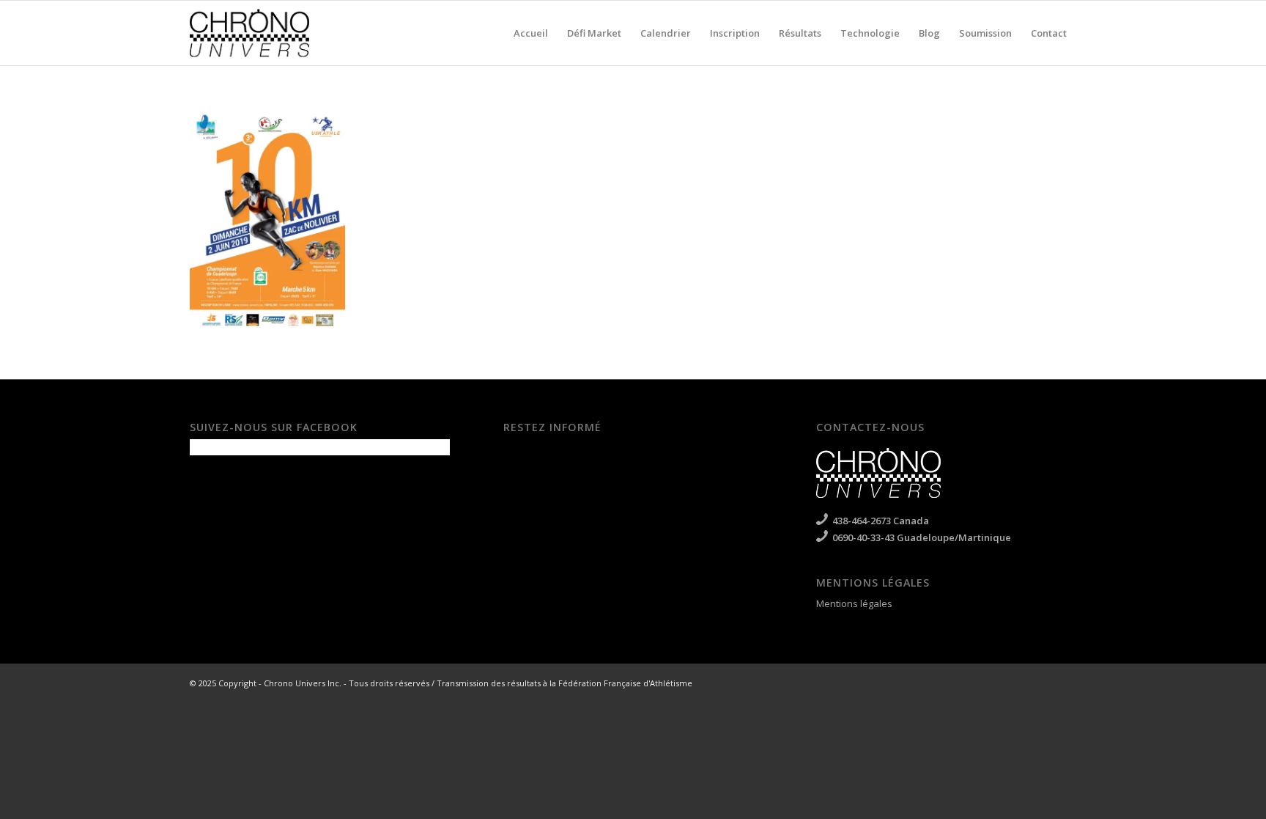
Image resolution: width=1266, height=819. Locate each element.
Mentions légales (854, 603)
